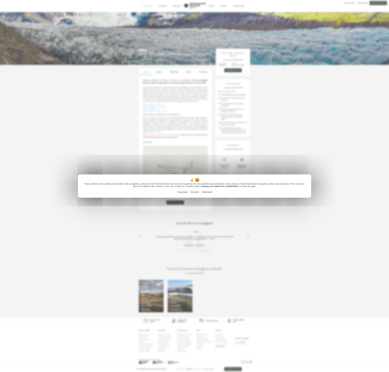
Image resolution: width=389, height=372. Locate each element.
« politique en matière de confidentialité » (220, 186)
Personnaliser (207, 192)
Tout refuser (194, 192)
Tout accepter (182, 192)
